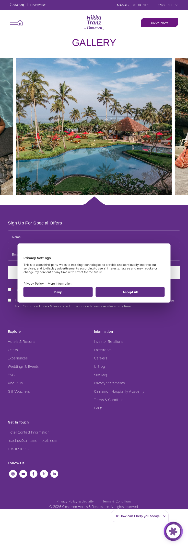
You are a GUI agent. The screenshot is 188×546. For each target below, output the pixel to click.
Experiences (18, 358)
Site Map (101, 374)
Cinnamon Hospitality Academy (119, 391)
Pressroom (103, 349)
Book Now (159, 23)
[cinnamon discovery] (28, 5)
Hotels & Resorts (21, 341)
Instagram (13, 474)
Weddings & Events (23, 366)
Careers (100, 358)
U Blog (99, 366)
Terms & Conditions (110, 399)
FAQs (98, 407)
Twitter (44, 474)
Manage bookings (133, 5)
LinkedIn (54, 474)
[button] (14, 22)
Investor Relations (108, 341)
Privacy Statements (109, 382)
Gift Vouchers (19, 391)
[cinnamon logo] (93, 22)
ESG (11, 374)
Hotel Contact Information (28, 432)
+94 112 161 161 (19, 448)
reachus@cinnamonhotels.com (32, 440)
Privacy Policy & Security (75, 501)
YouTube (23, 474)
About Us (15, 382)
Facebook (33, 474)
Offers (13, 349)
